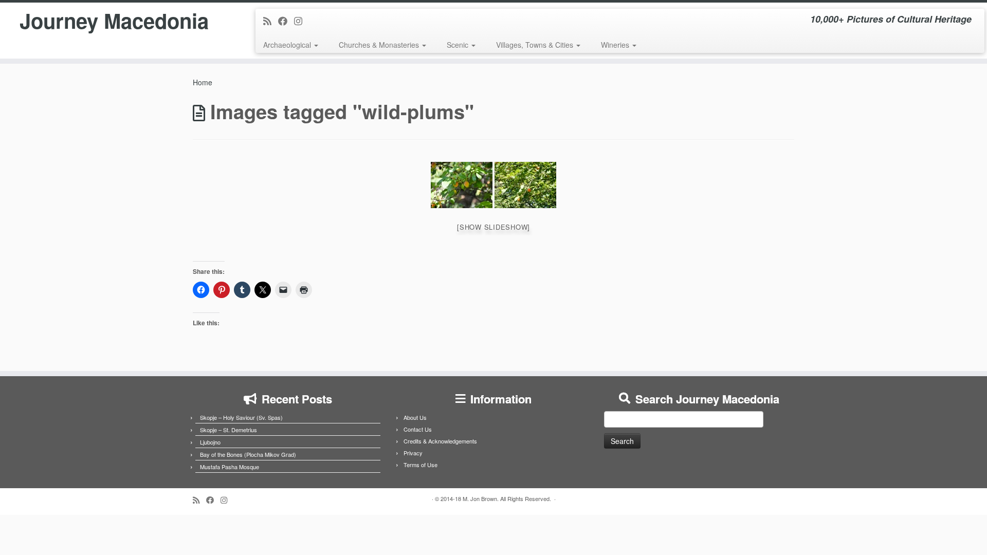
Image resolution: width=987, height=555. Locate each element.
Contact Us (418, 429)
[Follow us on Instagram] (301, 20)
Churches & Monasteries (380, 45)
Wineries (616, 45)
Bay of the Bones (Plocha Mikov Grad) (248, 454)
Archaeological (288, 45)
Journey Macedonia (114, 20)
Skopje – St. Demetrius (228, 429)
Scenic (458, 45)
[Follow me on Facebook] (286, 20)
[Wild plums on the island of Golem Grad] (461, 185)
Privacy (413, 453)
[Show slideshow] (493, 227)
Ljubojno (210, 442)
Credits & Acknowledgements (440, 441)
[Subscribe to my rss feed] (270, 20)
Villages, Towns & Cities (535, 45)
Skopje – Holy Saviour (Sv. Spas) (241, 417)
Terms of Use (420, 464)
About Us (415, 417)
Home (202, 82)
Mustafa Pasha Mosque (229, 466)
